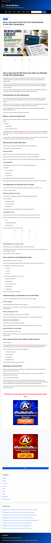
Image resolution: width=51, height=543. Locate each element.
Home (6, 11)
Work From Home (6, 499)
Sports (3, 494)
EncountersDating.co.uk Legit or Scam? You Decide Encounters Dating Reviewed (20, 520)
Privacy (28, 11)
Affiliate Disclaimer (20, 540)
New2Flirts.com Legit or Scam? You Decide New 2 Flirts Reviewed (17, 528)
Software (27, 540)
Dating (3, 480)
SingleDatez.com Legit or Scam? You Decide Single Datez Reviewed (17, 517)
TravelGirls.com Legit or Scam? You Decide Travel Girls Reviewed (17, 523)
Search (44, 11)
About (9, 11)
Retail (3, 488)
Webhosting (5, 496)
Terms (23, 11)
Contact (19, 11)
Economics (4, 483)
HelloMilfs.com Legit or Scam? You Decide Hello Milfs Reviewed (16, 525)
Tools (14, 11)
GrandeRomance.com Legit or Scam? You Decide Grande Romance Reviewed (19, 509)
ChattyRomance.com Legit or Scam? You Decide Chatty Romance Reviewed (19, 515)
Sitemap (35, 540)
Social (3, 491)
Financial (7, 17)
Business (4, 478)
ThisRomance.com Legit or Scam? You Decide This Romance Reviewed (18, 512)
